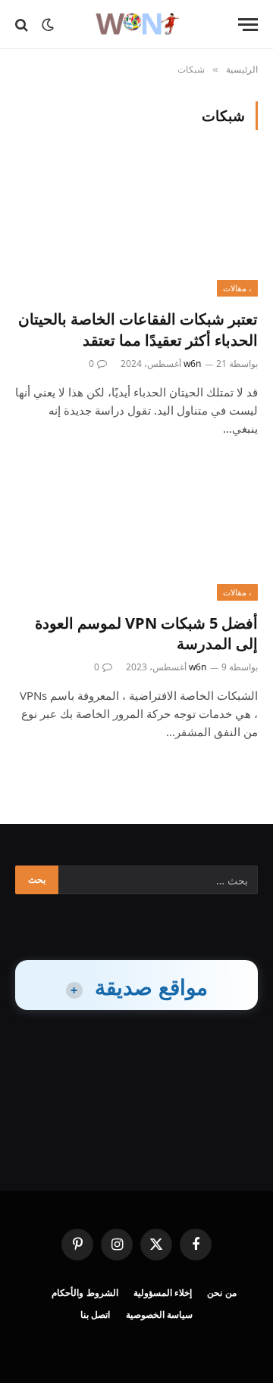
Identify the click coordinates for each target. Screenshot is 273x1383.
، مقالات (237, 288)
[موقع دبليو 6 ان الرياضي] (136, 24)
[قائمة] (248, 25)
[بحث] (23, 25)
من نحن (222, 1292)
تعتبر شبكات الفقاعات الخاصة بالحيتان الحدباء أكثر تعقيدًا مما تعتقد (138, 329)
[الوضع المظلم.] (48, 25)
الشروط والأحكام (85, 1292)
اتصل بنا (95, 1314)
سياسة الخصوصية (159, 1314)
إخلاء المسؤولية (163, 1292)
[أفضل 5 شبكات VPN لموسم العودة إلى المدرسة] (136, 533)
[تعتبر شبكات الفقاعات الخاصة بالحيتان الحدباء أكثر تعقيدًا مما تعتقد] (136, 228)
